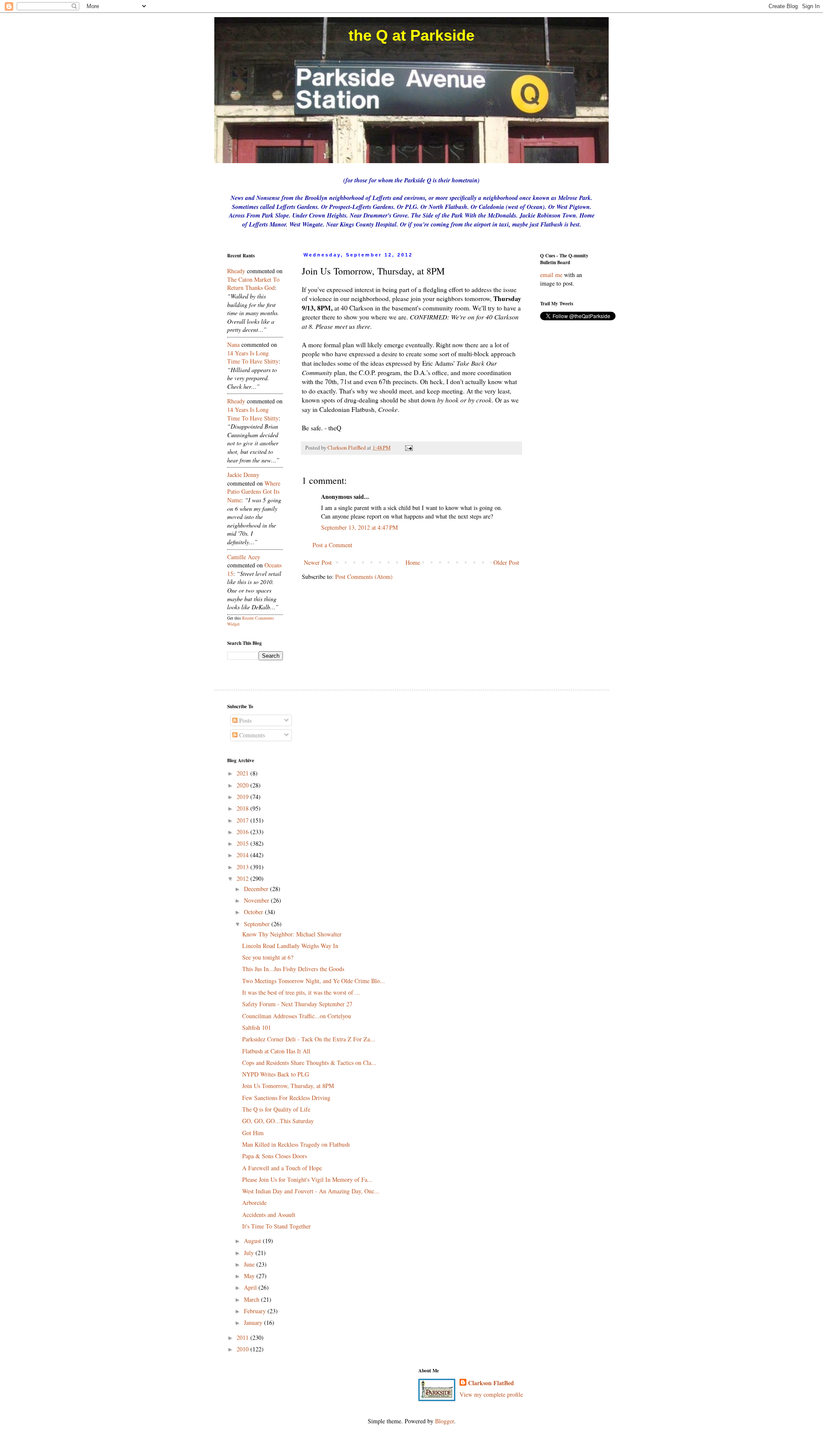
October (254, 912)
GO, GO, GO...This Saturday (278, 1121)
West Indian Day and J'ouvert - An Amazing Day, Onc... (310, 1191)
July (249, 1253)
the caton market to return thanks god (253, 283)
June (250, 1264)
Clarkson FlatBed (491, 1383)
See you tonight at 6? (267, 957)
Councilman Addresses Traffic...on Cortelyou (296, 1016)
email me (551, 275)
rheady (236, 271)
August (253, 1241)
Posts (244, 720)
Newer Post (318, 562)
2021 (243, 773)
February (255, 1311)
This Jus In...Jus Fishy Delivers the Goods (293, 969)
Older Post (506, 562)
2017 (243, 820)
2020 (243, 785)
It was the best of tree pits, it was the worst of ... (301, 992)
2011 (243, 1337)
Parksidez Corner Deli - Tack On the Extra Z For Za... (308, 1039)
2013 (243, 867)
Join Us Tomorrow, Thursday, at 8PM (288, 1086)
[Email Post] (408, 447)
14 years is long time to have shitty (253, 357)
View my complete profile (491, 1394)
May (250, 1276)
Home (412, 562)
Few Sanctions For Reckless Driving (286, 1098)
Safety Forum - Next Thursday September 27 (297, 1004)
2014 (243, 855)
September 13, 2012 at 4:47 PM (359, 527)
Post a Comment (332, 545)
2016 (243, 832)
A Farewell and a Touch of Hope (282, 1168)
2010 (243, 1349)
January (254, 1322)
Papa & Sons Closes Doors (274, 1156)
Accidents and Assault (268, 1215)
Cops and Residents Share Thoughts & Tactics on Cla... (309, 1062)
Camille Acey (243, 557)
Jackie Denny (243, 475)
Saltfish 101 (256, 1027)
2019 (243, 797)
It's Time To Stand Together (276, 1226)
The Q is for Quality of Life (276, 1109)
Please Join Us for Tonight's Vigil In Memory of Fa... (307, 1179)
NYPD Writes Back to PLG (275, 1074)
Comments (251, 735)
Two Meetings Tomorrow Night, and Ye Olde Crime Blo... (313, 981)
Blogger (444, 1421)
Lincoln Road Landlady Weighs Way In (290, 946)
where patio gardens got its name (253, 491)
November (257, 900)
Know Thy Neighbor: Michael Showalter (292, 934)
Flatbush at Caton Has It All (276, 1051)
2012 (243, 878)
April (251, 1287)
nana (233, 344)
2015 (243, 843)
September (257, 924)
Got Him (253, 1133)
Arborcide (254, 1203)
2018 (243, 808)
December (257, 889)
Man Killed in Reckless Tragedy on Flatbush (296, 1144)
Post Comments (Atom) (364, 576)
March (252, 1299)
